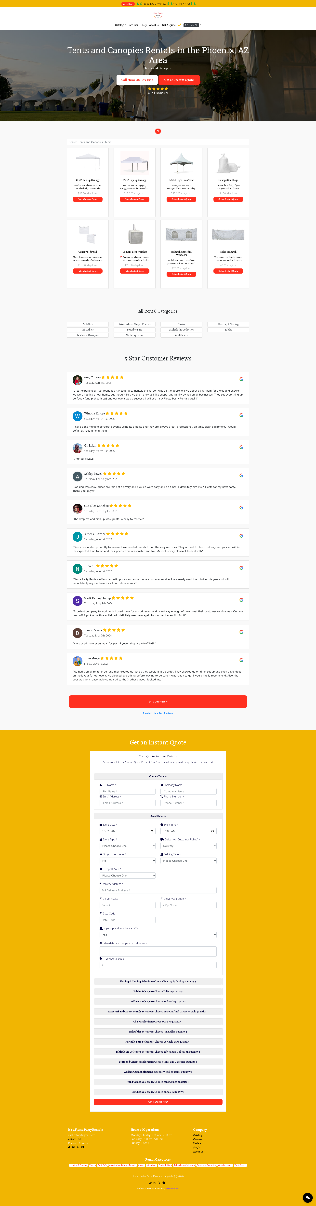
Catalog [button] (119, 25)
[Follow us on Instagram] (73, 1147)
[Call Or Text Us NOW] (179, 25)
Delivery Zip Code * (174, 899)
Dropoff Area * (112, 869)
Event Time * (171, 824)
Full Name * (109, 785)
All (158, 131)
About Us (154, 25)
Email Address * (111, 796)
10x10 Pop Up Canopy (87, 180)
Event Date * (110, 824)
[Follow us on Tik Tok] (69, 1147)
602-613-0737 (75, 1139)
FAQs (144, 25)
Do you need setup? (114, 854)
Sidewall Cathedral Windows (181, 253)
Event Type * (109, 839)
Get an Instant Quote (179, 80)
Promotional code (113, 958)
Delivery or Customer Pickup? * (182, 839)
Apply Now (128, 4)
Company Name (172, 785)
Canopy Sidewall (87, 252)
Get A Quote (169, 25)
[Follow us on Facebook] (83, 1147)
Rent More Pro (172, 1188)
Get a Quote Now (158, 701)
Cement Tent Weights (134, 252)
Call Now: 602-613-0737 (137, 80)
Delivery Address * (112, 884)
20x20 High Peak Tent (181, 180)
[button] (192, 25)
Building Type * (172, 854)
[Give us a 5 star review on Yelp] (79, 1147)
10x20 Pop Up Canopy (134, 180)
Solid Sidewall (228, 252)
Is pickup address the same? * (121, 928)
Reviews (133, 25)
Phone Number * (173, 796)
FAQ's (196, 1147)
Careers (197, 1139)
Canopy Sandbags (228, 180)
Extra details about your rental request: (125, 943)
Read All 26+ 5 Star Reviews (158, 713)
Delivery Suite (110, 899)
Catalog (197, 1135)
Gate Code (108, 913)
